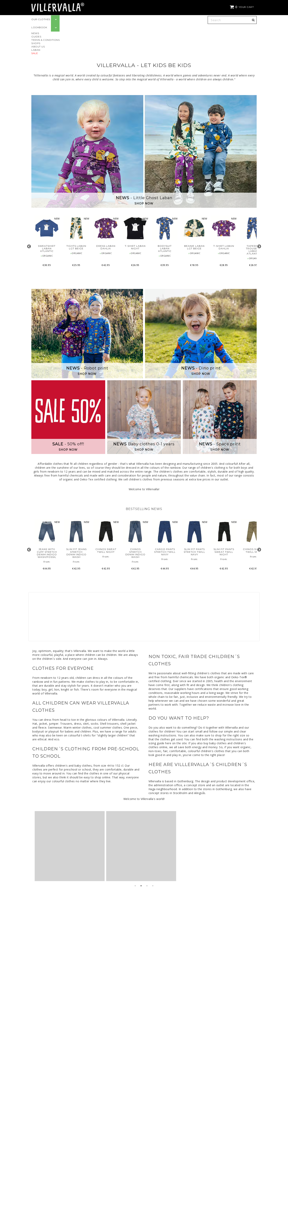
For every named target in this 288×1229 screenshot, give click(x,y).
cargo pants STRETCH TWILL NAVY (165, 552)
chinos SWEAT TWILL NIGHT (105, 550)
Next (259, 246)
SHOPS (35, 43)
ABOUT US (38, 46)
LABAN (35, 49)
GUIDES (36, 36)
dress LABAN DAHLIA (105, 247)
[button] (242, 7)
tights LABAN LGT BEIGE (76, 247)
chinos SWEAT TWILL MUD (253, 550)
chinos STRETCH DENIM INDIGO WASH (135, 553)
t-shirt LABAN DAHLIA (223, 247)
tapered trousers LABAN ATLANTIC (253, 250)
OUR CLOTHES (40, 19)
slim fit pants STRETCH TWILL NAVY (194, 552)
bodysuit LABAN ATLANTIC (165, 248)
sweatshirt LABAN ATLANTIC (46, 248)
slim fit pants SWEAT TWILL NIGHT (224, 552)
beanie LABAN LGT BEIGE (194, 247)
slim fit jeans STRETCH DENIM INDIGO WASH (76, 553)
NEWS (35, 33)
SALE (34, 53)
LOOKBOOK (39, 27)
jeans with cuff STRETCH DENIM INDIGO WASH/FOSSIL (47, 553)
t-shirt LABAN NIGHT (135, 247)
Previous (28, 246)
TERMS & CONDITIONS (45, 39)
